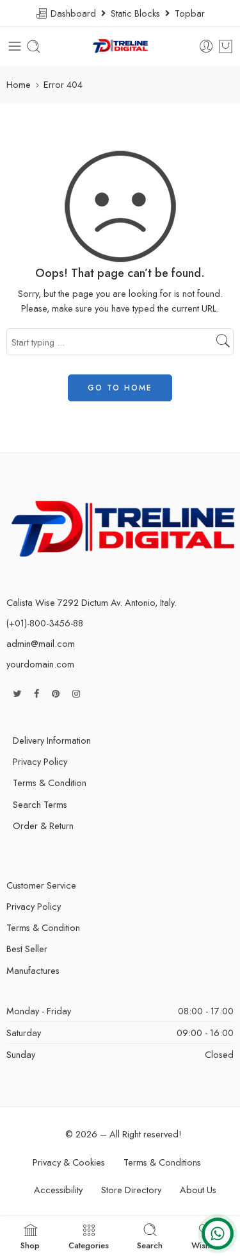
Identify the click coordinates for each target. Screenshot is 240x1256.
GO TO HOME (120, 388)
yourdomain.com (40, 664)
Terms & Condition (49, 782)
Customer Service (41, 885)
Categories (88, 1244)
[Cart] (226, 46)
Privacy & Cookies (69, 1162)
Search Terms (40, 804)
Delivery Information (52, 740)
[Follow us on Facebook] (36, 693)
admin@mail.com (40, 643)
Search (150, 1244)
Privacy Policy (40, 761)
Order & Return (43, 825)
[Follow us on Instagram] (76, 693)
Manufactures (33, 970)
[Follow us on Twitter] (17, 693)
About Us (198, 1189)
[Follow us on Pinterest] (56, 693)
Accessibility (58, 1189)
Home (18, 84)
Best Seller (26, 948)
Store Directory (131, 1189)
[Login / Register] (206, 46)
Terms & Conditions (162, 1162)
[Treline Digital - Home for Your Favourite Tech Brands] (120, 46)
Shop (30, 1244)
